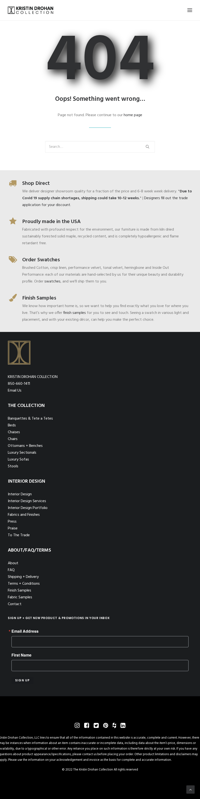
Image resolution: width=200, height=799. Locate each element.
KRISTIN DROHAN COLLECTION (33, 377)
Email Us (14, 390)
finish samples (74, 313)
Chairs (13, 439)
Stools (13, 466)
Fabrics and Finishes (24, 515)
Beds (12, 425)
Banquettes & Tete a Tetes (30, 418)
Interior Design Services (27, 501)
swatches (52, 281)
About (13, 563)
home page (133, 115)
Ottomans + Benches (25, 446)
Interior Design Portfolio (28, 508)
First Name (21, 655)
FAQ (11, 570)
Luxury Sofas (18, 459)
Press (12, 521)
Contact (14, 604)
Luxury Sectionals (22, 453)
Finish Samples (19, 590)
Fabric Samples (20, 597)
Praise (13, 528)
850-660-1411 (19, 384)
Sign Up (22, 680)
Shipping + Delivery (23, 577)
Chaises (14, 432)
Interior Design (20, 494)
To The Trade (19, 535)
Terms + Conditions (24, 584)
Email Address (25, 631)
